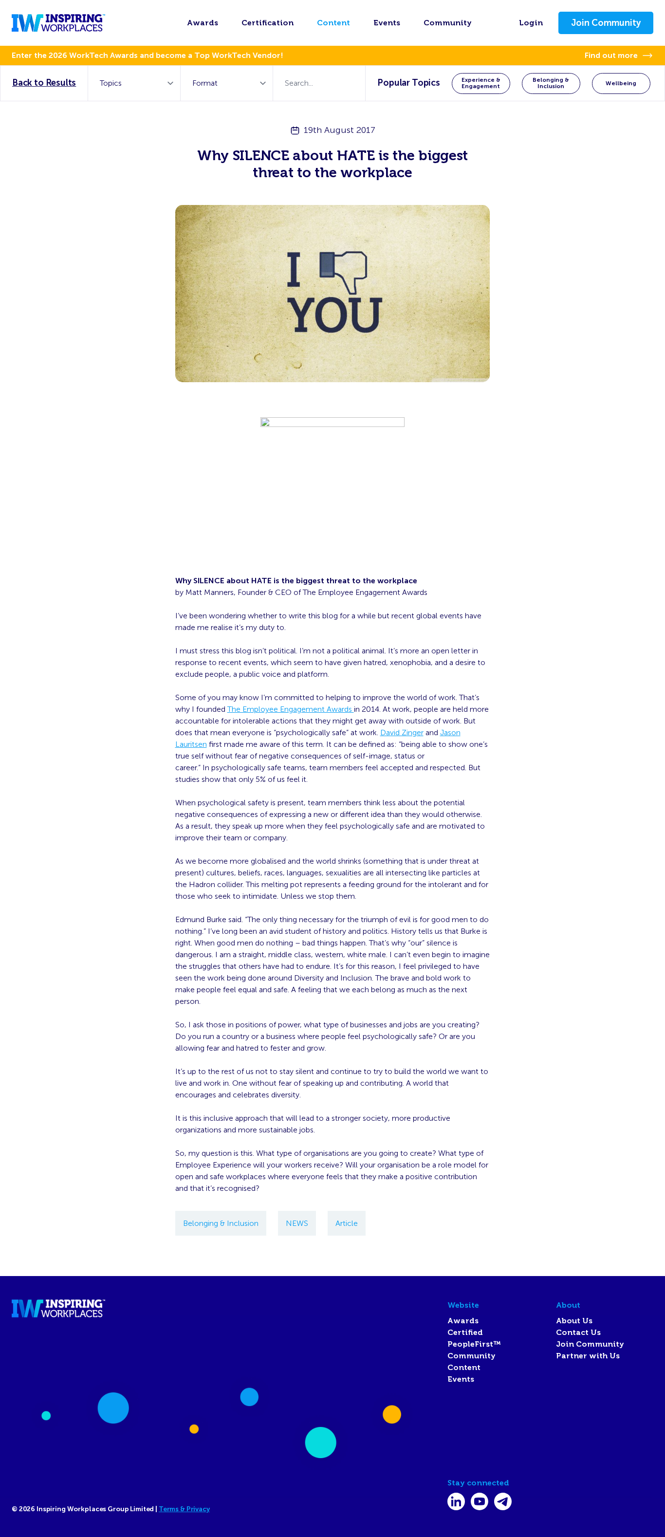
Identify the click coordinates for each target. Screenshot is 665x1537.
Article (346, 1223)
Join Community (606, 23)
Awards (202, 23)
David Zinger (402, 732)
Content (333, 23)
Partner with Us (588, 1356)
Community (448, 23)
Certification (267, 23)
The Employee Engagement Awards (290, 709)
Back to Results (44, 82)
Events (386, 23)
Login (531, 23)
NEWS (297, 1223)
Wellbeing (621, 83)
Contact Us (578, 1332)
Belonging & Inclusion (551, 83)
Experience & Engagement (481, 83)
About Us (574, 1320)
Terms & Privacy (184, 1509)
